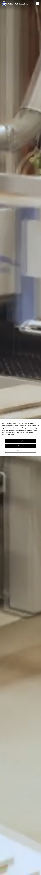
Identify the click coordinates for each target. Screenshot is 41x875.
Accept (20, 441)
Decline (20, 446)
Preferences (20, 450)
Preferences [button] (10, 434)
